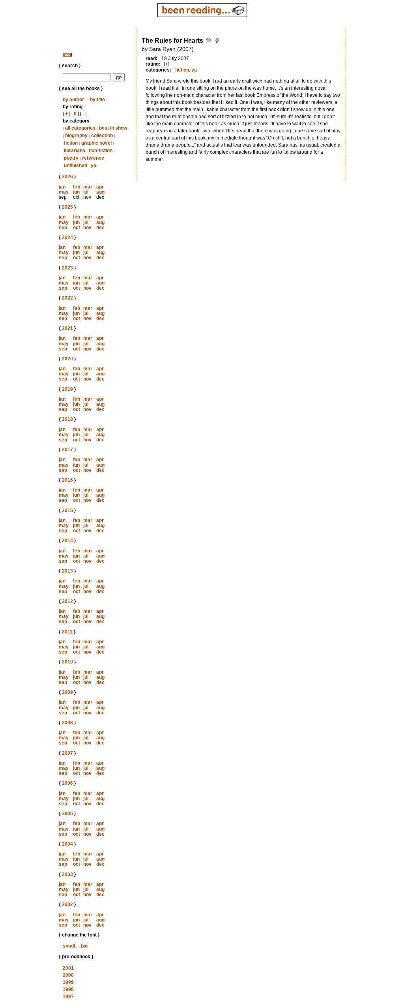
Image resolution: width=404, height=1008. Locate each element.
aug (100, 192)
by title (97, 99)
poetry (71, 158)
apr (100, 187)
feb (76, 187)
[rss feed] (67, 55)
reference (93, 158)
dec (100, 227)
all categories (80, 128)
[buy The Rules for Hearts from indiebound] (217, 41)
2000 (68, 975)
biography (76, 135)
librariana (74, 150)
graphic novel (96, 143)
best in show (113, 128)
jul (85, 192)
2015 (67, 510)
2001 (68, 968)
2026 (67, 176)
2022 (67, 298)
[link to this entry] (209, 41)
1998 (68, 989)
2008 (67, 722)
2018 (67, 419)
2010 (67, 662)
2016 (67, 480)
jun (76, 192)
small (69, 946)
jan (62, 187)
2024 (67, 237)
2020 (67, 359)
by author (73, 99)
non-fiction (100, 150)
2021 (67, 328)
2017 (67, 449)
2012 (67, 601)
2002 (67, 904)
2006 (67, 783)
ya (93, 165)
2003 (67, 874)
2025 (67, 207)
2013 (67, 571)
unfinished (75, 165)
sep (63, 227)
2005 (67, 813)
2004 (67, 844)
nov (87, 227)
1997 (68, 996)
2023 (67, 268)
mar (87, 187)
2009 (67, 692)
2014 (67, 540)
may (64, 192)
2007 (67, 753)
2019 (67, 389)
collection (102, 135)
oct (76, 227)
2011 (67, 632)
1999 (68, 982)
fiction (71, 143)
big (84, 946)
